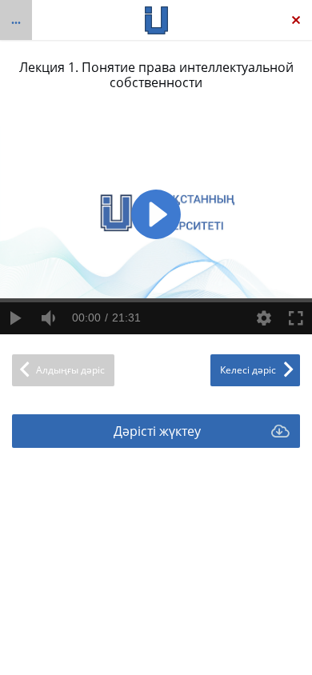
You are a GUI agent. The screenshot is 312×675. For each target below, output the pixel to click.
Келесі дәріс (248, 370)
